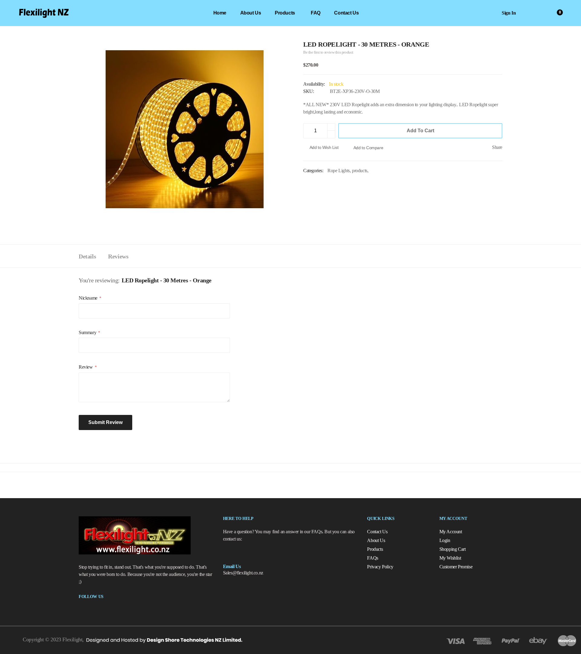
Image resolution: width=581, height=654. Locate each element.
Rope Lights (338, 170)
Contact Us (346, 12)
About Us (250, 12)
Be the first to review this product (328, 52)
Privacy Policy (380, 566)
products (285, 12)
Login (444, 540)
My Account (450, 531)
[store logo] (44, 13)
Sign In (509, 12)
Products (375, 549)
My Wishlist (450, 557)
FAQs (372, 557)
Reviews (118, 256)
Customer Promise (456, 566)
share (497, 147)
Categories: (313, 170)
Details (87, 256)
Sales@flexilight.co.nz (243, 572)
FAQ (315, 12)
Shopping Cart (452, 549)
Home (219, 12)
